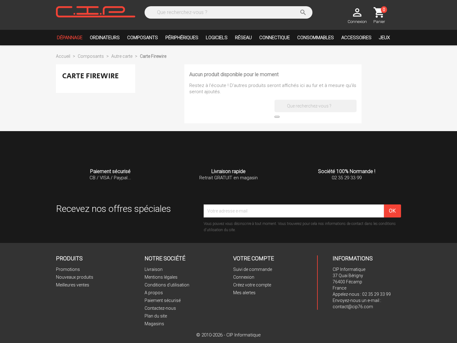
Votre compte (253, 258)
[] (277, 117)
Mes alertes (244, 292)
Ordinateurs (105, 37)
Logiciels (217, 37)
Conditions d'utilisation (167, 284)
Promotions (68, 269)
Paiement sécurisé (163, 300)
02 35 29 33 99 (376, 294)
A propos (154, 292)
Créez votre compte (252, 284)
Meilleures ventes (72, 284)
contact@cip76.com (353, 306)
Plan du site (156, 315)
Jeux (384, 37)
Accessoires (356, 37)
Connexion (243, 277)
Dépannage (69, 37)
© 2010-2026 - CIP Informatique (228, 335)
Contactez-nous (160, 308)
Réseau (243, 37)
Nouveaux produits (74, 277)
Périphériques (181, 37)
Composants (142, 37)
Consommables (315, 37)
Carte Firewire (90, 76)
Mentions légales (161, 277)
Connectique (274, 37)
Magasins (154, 323)
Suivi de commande (252, 269)
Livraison (154, 269)
